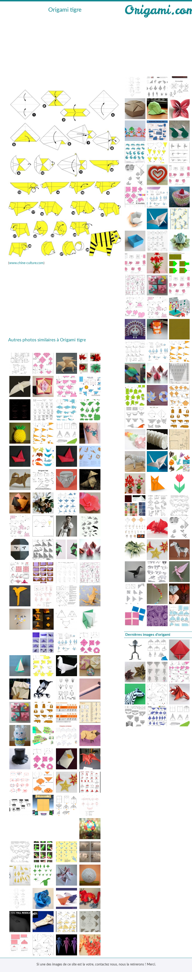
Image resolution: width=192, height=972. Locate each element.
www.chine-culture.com (26, 263)
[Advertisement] (65, 49)
